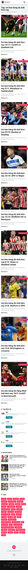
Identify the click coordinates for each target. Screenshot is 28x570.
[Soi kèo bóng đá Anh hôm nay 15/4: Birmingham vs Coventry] (14, 329)
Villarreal (4, 532)
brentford (11, 504)
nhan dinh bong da (6, 522)
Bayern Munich (12, 501)
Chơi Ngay (9, 417)
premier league (15, 522)
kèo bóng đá (18, 511)
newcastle (4, 519)
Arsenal (9, 498)
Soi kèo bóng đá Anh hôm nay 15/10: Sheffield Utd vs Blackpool (13, 217)
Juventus (4, 511)
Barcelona (4, 501)
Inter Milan (19, 509)
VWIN (11, 566)
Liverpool (4, 516)
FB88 (7, 440)
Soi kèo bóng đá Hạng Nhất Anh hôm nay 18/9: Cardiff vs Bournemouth (13, 393)
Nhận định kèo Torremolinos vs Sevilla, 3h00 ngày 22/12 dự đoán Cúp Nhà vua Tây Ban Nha (18, 485)
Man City (10, 516)
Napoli (19, 516)
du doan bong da (5, 509)
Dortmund (19, 506)
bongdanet (20, 501)
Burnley (23, 504)
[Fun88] (3, 424)
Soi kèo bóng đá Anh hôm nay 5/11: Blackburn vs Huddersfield (13, 88)
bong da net (4, 504)
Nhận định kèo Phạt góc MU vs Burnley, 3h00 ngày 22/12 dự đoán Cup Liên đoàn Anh (17, 466)
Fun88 (7, 421)
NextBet (23, 565)
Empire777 (16, 566)
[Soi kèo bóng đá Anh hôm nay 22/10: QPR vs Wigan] (14, 157)
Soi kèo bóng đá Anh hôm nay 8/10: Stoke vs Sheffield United (13, 262)
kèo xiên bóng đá (6, 514)
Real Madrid (4, 524)
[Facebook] (14, 555)
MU (15, 516)
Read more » (4, 54)
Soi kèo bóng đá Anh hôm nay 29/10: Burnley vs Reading (13, 132)
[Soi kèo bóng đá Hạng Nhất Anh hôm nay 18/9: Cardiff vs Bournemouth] (14, 374)
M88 (7, 412)
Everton (13, 509)
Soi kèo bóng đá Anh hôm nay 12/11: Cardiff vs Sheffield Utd (13, 45)
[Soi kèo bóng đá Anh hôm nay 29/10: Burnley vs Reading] (14, 113)
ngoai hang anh (12, 519)
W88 (7, 431)
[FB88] (3, 443)
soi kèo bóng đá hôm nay (7, 527)
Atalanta (22, 498)
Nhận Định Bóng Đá (23, 17)
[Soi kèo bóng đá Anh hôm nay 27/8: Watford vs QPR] (14, 287)
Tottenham (4, 529)
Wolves (3, 535)
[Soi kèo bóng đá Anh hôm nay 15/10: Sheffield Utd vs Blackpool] (14, 198)
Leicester (19, 514)
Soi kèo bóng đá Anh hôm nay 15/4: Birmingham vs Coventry (13, 348)
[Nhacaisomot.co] (6, 2)
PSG (22, 522)
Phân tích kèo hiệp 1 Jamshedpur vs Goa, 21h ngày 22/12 (17, 476)
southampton (18, 527)
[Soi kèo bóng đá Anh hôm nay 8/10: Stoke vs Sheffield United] (14, 242)
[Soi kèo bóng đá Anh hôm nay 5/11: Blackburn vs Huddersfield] (14, 69)
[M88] (3, 415)
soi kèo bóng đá (17, 524)
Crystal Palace (11, 506)
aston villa (15, 498)
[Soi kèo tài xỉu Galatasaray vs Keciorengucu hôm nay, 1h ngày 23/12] (4, 461)
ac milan (4, 498)
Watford (16, 532)
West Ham (22, 532)
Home (2, 11)
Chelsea (4, 506)
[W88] (3, 434)
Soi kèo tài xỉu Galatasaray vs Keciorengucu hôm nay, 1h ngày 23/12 (17, 457)
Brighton (18, 504)
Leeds (13, 514)
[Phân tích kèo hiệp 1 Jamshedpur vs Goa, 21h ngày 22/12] (4, 480)
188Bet (4, 565)
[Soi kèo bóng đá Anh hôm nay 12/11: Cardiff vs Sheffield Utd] (14, 26)
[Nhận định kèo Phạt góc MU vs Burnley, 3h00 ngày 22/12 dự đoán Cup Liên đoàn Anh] (4, 471)
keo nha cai (10, 511)
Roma (10, 524)
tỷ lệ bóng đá (11, 529)
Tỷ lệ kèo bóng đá (20, 529)
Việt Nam (10, 532)
